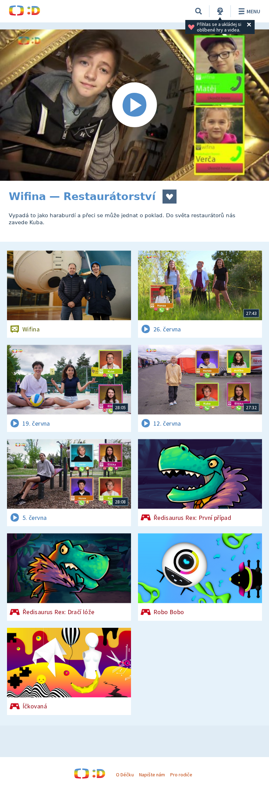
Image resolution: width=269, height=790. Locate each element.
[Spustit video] (134, 105)
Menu (253, 11)
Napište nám (152, 774)
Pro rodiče (181, 774)
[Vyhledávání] (198, 11)
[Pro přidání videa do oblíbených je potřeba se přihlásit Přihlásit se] (170, 197)
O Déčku (124, 774)
